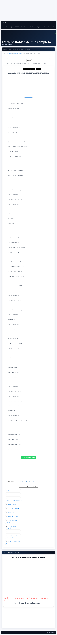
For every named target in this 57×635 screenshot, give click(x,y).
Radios (5, 27)
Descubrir (30, 27)
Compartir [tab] (20, 481)
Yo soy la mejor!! (12, 504)
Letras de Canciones (19, 27)
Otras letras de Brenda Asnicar (28, 487)
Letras (10, 53)
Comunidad (46, 27)
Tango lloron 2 (11, 532)
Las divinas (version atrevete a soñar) (12, 536)
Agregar (38, 27)
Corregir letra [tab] (30, 481)
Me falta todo (11, 491)
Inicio (6, 53)
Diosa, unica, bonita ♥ (13, 508)
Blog (10, 27)
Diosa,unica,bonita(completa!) (14, 500)
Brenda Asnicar (17, 53)
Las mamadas (11, 512)
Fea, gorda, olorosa (13, 516)
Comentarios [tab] (10, 481)
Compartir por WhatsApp (29, 457)
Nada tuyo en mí (12, 495)
